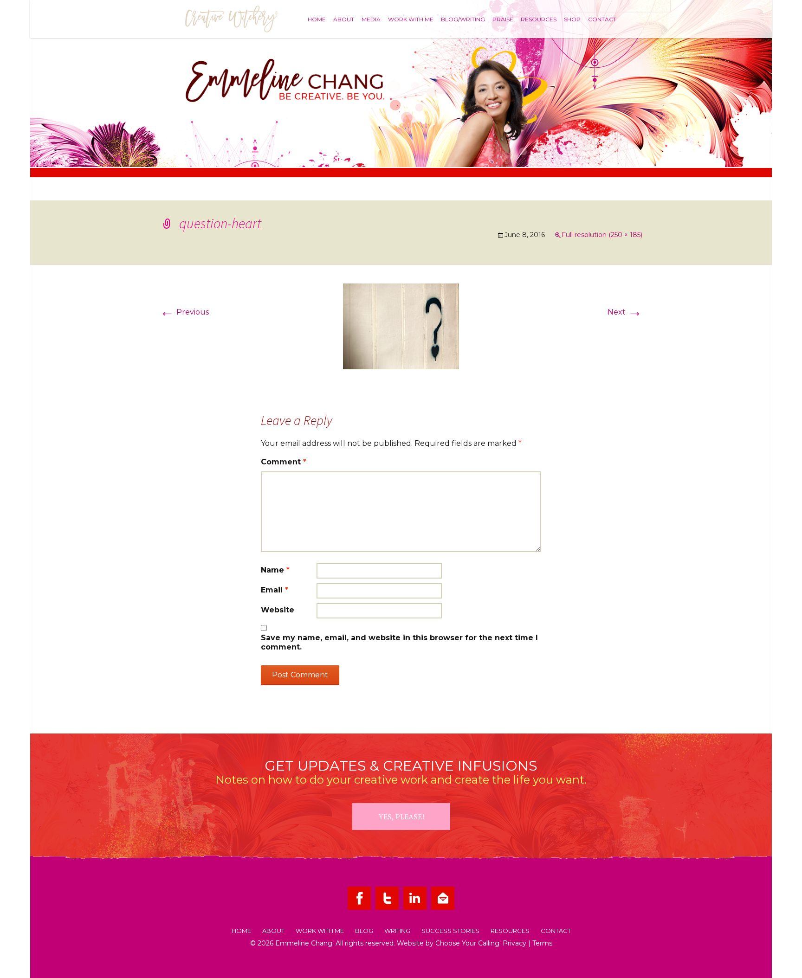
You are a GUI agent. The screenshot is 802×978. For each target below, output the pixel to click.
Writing (397, 931)
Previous (184, 312)
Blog (364, 931)
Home (317, 19)
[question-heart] (401, 326)
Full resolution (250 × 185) (602, 235)
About (343, 19)
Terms (542, 943)
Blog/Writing (463, 19)
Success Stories (450, 931)
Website (277, 609)
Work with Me (410, 19)
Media (371, 19)
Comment (283, 461)
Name (275, 570)
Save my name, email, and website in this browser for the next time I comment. (399, 642)
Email (274, 590)
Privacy (514, 943)
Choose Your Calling (467, 943)
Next (625, 312)
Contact (602, 19)
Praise (502, 19)
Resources (538, 19)
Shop (572, 19)
